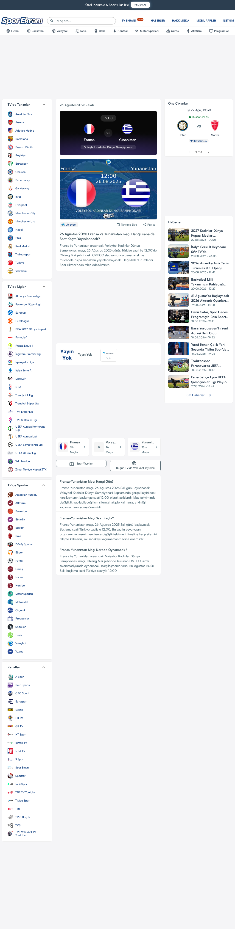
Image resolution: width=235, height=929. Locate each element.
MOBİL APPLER (206, 20)
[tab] (13, 31)
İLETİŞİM (228, 20)
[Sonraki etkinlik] (208, 152)
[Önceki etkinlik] (189, 152)
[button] (27, 104)
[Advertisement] (108, 309)
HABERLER (158, 20)
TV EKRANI (132, 20)
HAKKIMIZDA (180, 20)
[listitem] (27, 114)
